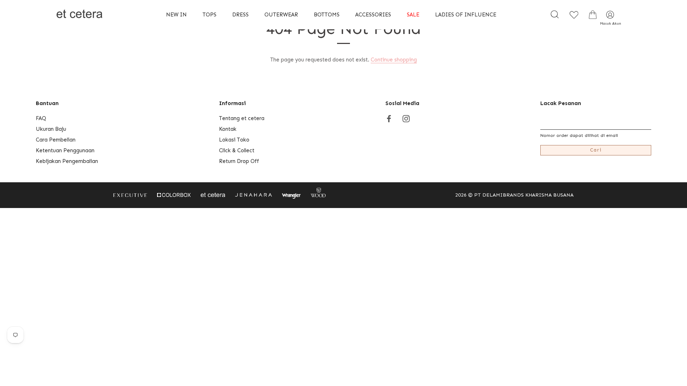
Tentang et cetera (241, 118)
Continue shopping (394, 59)
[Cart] (592, 15)
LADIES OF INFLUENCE (465, 14)
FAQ (41, 118)
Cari (596, 150)
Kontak (228, 129)
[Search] (554, 15)
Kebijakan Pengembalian (67, 161)
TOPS (209, 14)
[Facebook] (389, 118)
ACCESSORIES (373, 14)
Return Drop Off (239, 161)
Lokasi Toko (234, 140)
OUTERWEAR (281, 14)
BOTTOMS (327, 14)
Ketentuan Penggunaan (65, 150)
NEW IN (176, 14)
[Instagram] (406, 118)
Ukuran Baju (51, 129)
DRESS (240, 14)
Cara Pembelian (55, 140)
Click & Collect (236, 150)
